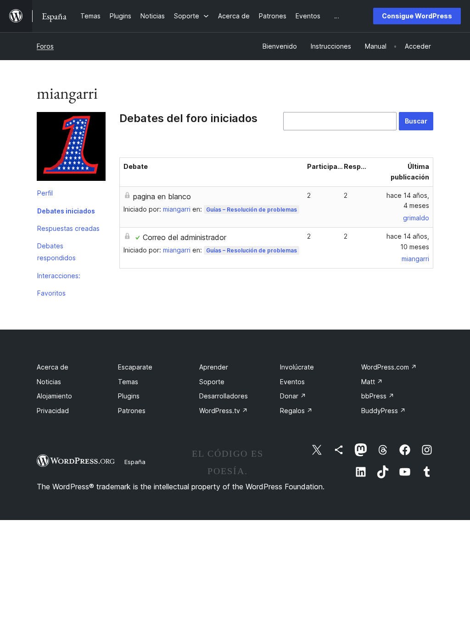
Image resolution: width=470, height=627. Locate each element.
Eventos (292, 382)
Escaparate (135, 367)
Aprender (213, 367)
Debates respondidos (56, 252)
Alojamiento (54, 396)
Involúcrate (297, 367)
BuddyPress (383, 410)
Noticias (49, 382)
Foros (45, 46)
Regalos (296, 410)
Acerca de (52, 367)
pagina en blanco (162, 196)
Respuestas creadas (68, 228)
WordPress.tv (223, 410)
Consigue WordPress (417, 16)
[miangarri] (71, 148)
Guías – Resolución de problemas (251, 209)
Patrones (131, 410)
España (134, 461)
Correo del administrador (184, 237)
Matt (372, 382)
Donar (293, 396)
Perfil (45, 193)
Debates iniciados (66, 211)
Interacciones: (58, 276)
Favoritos (51, 293)
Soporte (211, 382)
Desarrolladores (223, 396)
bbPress (377, 396)
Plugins (129, 396)
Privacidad (53, 410)
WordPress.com (389, 367)
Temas (128, 382)
